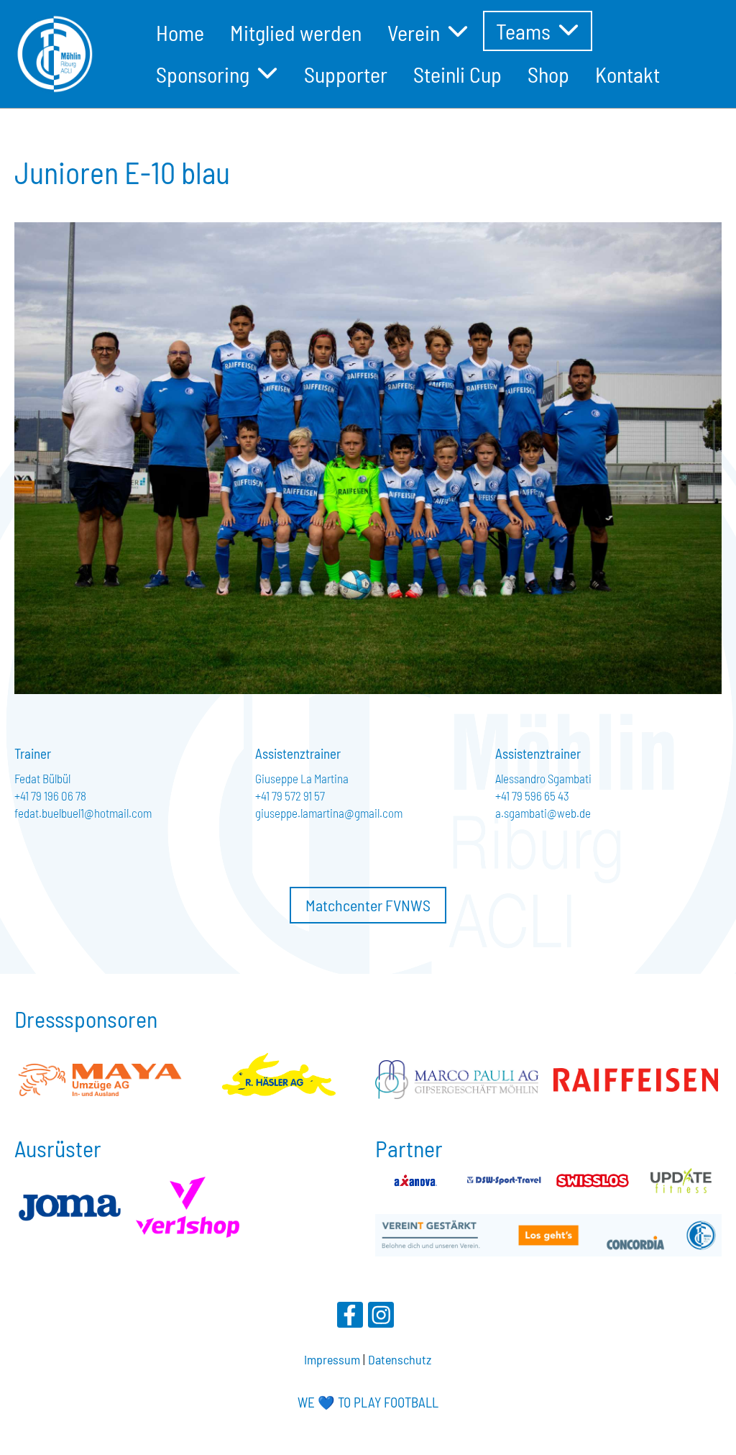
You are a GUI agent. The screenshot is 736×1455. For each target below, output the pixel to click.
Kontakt (627, 74)
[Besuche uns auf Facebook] (350, 1317)
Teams (523, 31)
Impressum (332, 1359)
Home (180, 32)
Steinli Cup (457, 74)
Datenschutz (399, 1359)
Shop (548, 74)
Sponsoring (202, 74)
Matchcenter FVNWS (368, 904)
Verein (413, 32)
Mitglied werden (296, 32)
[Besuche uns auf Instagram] (381, 1317)
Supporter (345, 74)
